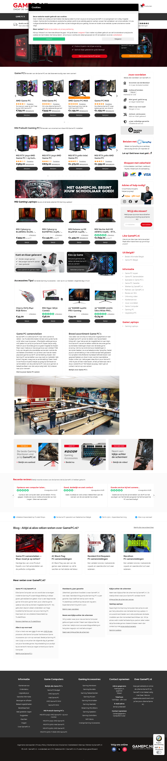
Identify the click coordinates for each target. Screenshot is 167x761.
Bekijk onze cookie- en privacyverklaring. (59, 29)
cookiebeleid (117, 35)
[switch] (158, 752)
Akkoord (49, 39)
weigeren (81, 33)
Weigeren (118, 39)
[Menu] (163, 735)
